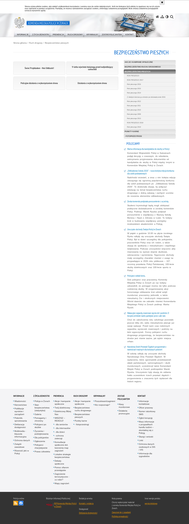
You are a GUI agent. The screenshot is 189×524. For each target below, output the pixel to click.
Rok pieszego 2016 (134, 84)
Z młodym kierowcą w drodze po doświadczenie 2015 (146, 97)
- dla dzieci (60, 432)
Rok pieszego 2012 (134, 101)
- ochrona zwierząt (59, 437)
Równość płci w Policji (21, 452)
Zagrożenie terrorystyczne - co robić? (62, 477)
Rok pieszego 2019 (134, 127)
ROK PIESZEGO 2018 (135, 123)
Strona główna (20, 43)
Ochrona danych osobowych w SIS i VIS (147, 447)
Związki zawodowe (19, 445)
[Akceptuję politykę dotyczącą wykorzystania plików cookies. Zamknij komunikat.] (162, 2)
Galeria (38, 414)
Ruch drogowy (36, 43)
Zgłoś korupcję (146, 418)
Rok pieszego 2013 (134, 118)
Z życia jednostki (41, 395)
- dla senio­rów (61, 424)
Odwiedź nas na (21, 503)
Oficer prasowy (146, 407)
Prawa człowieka (42, 451)
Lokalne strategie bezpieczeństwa (63, 455)
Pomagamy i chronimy (40, 419)
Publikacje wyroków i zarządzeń (19, 411)
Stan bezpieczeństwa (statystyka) (42, 408)
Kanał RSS (15, 503)
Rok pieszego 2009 (134, 114)
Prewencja (58, 395)
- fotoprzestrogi (133, 136)
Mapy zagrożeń (62, 483)
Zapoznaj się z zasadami (121, 512)
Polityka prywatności (120, 516)
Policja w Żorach (42, 401)
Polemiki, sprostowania (20, 419)
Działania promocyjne (124, 412)
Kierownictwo (20, 405)
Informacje (18, 395)
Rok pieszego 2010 (134, 110)
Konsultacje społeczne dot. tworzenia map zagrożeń (61, 446)
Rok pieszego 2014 (134, 93)
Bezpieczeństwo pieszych (57, 43)
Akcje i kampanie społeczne (139, 62)
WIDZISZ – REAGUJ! (60, 419)
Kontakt (142, 395)
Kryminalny (99, 395)
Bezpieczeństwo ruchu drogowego (143, 67)
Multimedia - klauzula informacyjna (20, 434)
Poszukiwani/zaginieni (105, 401)
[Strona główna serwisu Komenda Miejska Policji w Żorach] (157, 17)
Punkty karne (132, 131)
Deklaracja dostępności (20, 425)
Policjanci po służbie (40, 425)
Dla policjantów (42, 437)
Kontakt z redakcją (86, 503)
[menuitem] (22, 34)
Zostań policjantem (124, 397)
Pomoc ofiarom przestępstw (62, 468)
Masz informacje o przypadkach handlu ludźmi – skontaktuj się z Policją (146, 427)
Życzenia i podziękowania (41, 432)
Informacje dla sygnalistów (145, 454)
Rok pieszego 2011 (134, 105)
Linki (141, 440)
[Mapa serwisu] (162, 17)
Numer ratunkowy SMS (147, 412)
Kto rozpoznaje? (102, 405)
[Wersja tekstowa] (167, 17)
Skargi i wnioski (146, 436)
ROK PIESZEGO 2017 (135, 80)
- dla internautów (62, 428)
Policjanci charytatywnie (41, 446)
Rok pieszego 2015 (134, 88)
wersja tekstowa (151, 503)
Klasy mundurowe (124, 405)
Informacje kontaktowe (144, 402)
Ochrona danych (22, 440)
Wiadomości (20, 401)
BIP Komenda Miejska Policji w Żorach (65, 505)
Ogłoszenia (40, 441)
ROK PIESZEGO (133, 76)
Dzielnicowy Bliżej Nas (63, 412)
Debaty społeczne (59, 462)
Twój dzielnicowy (62, 407)
